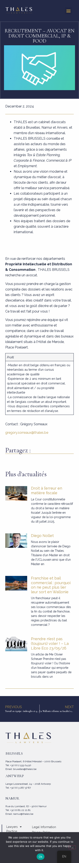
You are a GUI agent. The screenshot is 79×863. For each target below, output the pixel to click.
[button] (68, 10)
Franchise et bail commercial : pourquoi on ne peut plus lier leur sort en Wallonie (51, 585)
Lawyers (12, 827)
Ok (41, 856)
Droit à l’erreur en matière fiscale (46, 490)
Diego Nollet (42, 535)
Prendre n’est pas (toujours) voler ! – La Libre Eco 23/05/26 (50, 643)
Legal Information (44, 827)
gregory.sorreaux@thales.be (26, 433)
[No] (72, 847)
